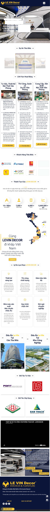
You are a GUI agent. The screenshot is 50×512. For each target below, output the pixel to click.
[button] (44, 3)
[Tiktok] (9, 504)
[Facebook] (4, 504)
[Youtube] (6, 504)
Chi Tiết (25, 71)
